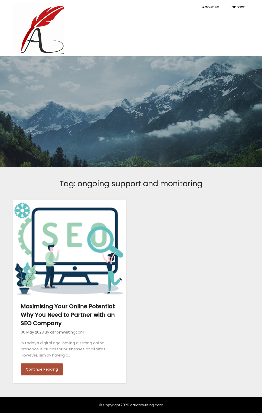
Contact (236, 6)
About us (210, 6)
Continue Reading (42, 369)
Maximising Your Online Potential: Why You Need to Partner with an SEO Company (68, 314)
